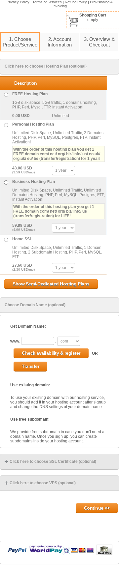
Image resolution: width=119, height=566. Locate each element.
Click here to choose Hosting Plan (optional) (46, 66)
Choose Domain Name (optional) (35, 305)
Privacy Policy (18, 2)
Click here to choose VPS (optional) (43, 483)
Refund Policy (76, 2)
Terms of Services (47, 2)
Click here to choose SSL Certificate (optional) (53, 461)
